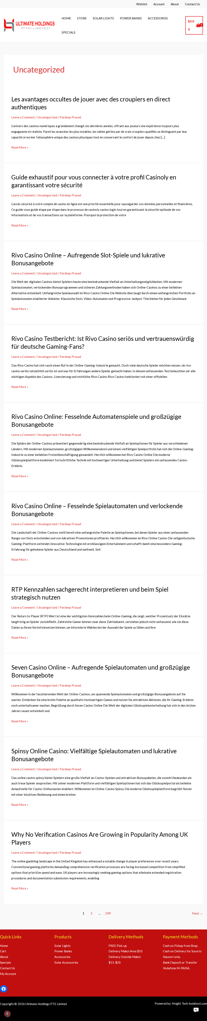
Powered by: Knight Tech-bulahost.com (181, 1003)
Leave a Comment (23, 117)
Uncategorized (47, 117)
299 (108, 913)
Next (197, 913)
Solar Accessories (66, 962)
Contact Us (7, 968)
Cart (3, 951)
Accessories (62, 957)
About (4, 957)
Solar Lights (62, 945)
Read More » (19, 147)
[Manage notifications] (7, 1013)
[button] (196, 1010)
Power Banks (63, 951)
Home (4, 945)
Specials (5, 962)
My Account (8, 974)
